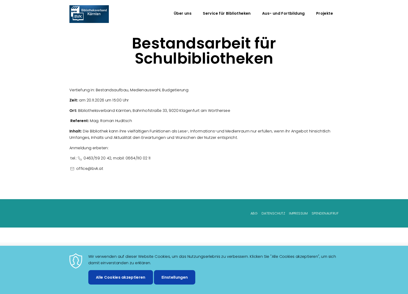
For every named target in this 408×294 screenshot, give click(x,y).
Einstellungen (175, 277)
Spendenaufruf (325, 213)
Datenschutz (273, 213)
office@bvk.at (91, 168)
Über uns (182, 13)
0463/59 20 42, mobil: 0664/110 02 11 (117, 158)
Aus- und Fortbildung (283, 13)
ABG (254, 213)
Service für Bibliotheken (227, 13)
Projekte (324, 13)
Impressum (298, 213)
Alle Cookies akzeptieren (120, 277)
